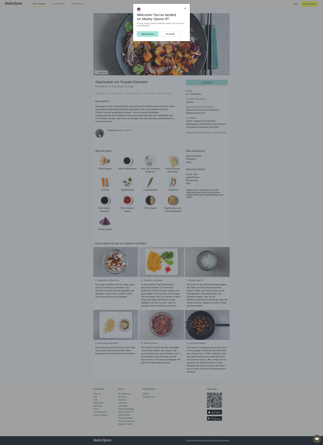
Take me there (147, 34)
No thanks (170, 34)
